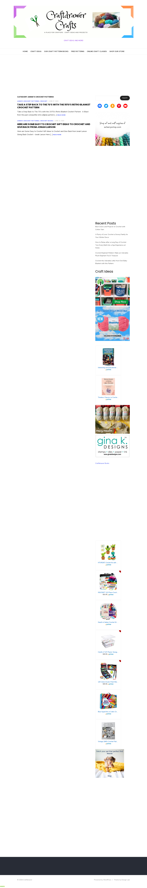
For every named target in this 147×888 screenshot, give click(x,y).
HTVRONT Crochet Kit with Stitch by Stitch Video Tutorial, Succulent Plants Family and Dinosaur (108, 562)
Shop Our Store (116, 51)
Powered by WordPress (102, 880)
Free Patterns (77, 51)
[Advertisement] (73, 75)
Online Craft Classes (97, 51)
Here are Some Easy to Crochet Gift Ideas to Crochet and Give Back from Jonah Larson (53, 126)
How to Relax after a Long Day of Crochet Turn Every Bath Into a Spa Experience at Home (110, 245)
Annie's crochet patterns (28, 101)
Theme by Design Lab (122, 880)
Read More (61, 115)
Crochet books (46, 121)
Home (25, 51)
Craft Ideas (35, 51)
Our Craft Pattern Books (56, 51)
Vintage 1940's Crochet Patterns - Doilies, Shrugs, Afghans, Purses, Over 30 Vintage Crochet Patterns (108, 741)
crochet (43, 101)
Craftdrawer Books (102, 463)
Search (124, 98)
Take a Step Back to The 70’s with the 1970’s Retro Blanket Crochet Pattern (53, 106)
